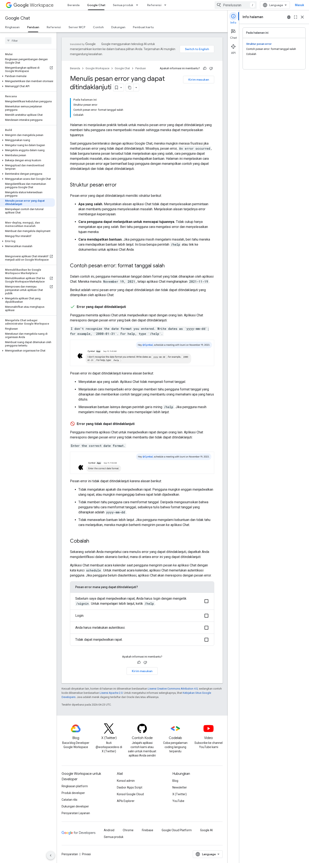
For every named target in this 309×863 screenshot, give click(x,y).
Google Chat (96, 5)
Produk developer (73, 793)
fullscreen (295, 17)
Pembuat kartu (143, 27)
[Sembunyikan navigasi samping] (50, 855)
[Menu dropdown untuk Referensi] (166, 5)
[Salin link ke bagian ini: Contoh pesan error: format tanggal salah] (169, 266)
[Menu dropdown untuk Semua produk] (138, 5)
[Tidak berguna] (211, 68)
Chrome (128, 830)
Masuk (299, 5)
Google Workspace (97, 68)
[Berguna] (205, 68)
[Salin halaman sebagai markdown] (129, 87)
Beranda (73, 5)
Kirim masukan (198, 79)
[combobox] (236, 5)
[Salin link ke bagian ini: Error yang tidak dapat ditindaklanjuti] (139, 423)
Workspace (42, 5)
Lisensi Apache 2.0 (111, 692)
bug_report (288, 17)
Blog (175, 780)
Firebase (147, 830)
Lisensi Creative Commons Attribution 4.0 (173, 688)
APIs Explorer (126, 801)
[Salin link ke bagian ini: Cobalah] (93, 541)
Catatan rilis (69, 799)
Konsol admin (126, 780)
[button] (27, 76)
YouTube (178, 801)
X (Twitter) (179, 794)
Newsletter (179, 787)
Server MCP (77, 27)
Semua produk (123, 5)
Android (109, 830)
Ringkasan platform (75, 786)
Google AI (206, 830)
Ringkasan (12, 27)
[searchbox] (28, 40)
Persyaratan (70, 854)
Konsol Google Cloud (130, 794)
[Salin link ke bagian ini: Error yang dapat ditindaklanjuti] (130, 306)
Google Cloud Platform (177, 830)
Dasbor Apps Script (129, 787)
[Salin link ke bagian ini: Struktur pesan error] (121, 185)
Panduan (33, 27)
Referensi (154, 5)
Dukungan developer (75, 806)
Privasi (86, 854)
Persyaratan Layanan (76, 813)
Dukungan (118, 27)
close (302, 17)
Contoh (98, 27)
